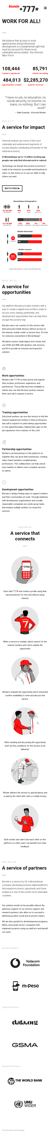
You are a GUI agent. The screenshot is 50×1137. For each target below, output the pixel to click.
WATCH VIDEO (11, 188)
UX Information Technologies (13, 1130)
